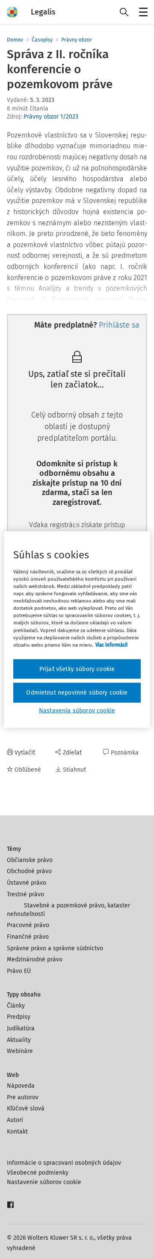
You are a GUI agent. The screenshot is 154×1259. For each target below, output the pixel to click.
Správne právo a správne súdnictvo (55, 948)
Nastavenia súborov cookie (77, 710)
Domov (15, 40)
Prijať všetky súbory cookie (77, 668)
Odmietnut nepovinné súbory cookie (76, 692)
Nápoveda (21, 1085)
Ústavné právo (26, 882)
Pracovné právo (28, 925)
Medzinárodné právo (34, 959)
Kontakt (17, 1131)
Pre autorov (22, 1097)
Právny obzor (76, 40)
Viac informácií (111, 644)
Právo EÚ (19, 971)
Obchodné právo (29, 871)
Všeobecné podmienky (37, 1172)
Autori (15, 1120)
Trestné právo (25, 894)
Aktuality (19, 1040)
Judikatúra (21, 1028)
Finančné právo (28, 936)
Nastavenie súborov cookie (44, 1182)
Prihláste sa (119, 325)
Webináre (20, 1051)
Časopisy (42, 40)
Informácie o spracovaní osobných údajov (64, 1163)
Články (16, 1005)
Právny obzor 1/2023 (51, 116)
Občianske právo (30, 860)
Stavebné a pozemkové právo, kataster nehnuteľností (68, 910)
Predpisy (18, 1016)
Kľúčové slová (25, 1108)
